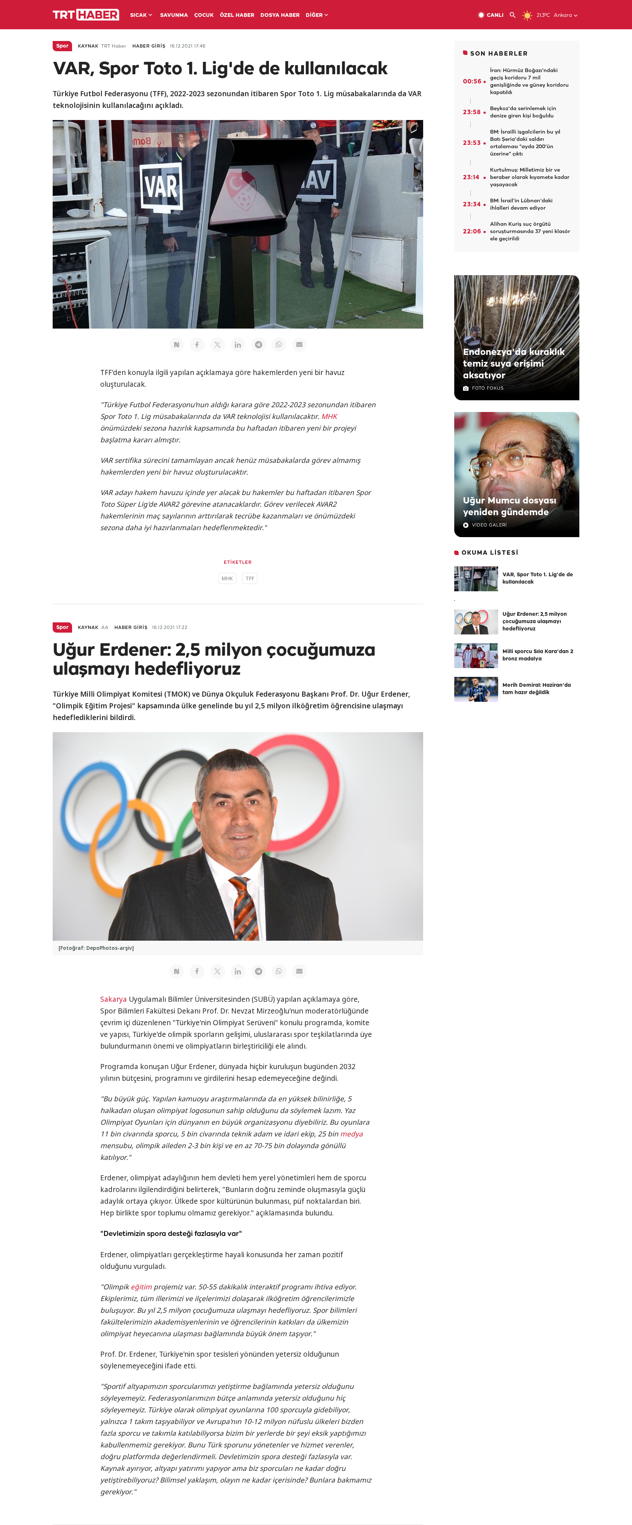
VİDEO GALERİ (489, 525)
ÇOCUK (204, 15)
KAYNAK (88, 46)
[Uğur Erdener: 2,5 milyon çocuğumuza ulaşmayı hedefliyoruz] (476, 622)
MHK (329, 416)
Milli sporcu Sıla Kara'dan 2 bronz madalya (538, 655)
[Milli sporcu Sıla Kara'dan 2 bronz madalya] (476, 655)
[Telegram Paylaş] (258, 344)
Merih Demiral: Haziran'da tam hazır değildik (537, 689)
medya (351, 1134)
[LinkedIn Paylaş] (238, 344)
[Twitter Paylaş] (217, 344)
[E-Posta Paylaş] (299, 344)
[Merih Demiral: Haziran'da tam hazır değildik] (476, 689)
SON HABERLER (499, 54)
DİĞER (314, 15)
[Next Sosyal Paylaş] (176, 344)
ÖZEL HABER (237, 15)
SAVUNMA (174, 15)
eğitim (141, 1287)
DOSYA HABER (280, 15)
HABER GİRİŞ (149, 46)
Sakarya (113, 999)
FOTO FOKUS (488, 388)
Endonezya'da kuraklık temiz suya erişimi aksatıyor (514, 364)
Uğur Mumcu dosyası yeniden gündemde (509, 506)
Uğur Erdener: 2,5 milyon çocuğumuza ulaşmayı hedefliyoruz (535, 622)
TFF (249, 578)
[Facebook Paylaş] (197, 344)
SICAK (138, 15)
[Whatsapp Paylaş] (279, 344)
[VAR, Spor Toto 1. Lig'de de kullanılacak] (476, 578)
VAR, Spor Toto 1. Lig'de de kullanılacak (538, 578)
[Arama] (515, 15)
